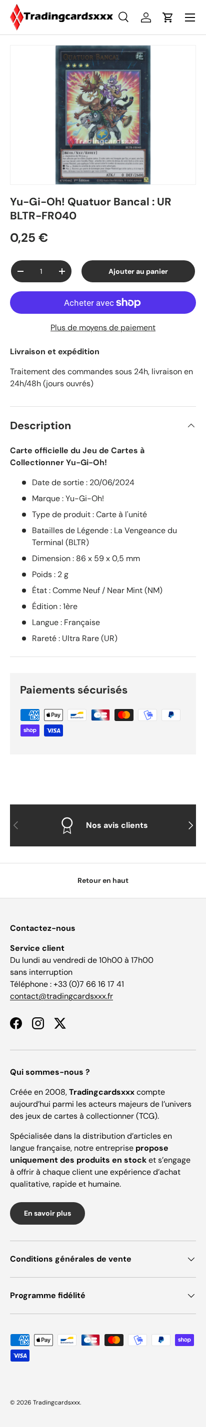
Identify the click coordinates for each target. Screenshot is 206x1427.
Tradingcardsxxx (56, 1403)
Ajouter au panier (138, 271)
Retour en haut (103, 880)
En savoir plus (47, 1213)
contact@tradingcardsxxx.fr (61, 996)
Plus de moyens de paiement (103, 327)
